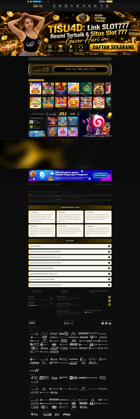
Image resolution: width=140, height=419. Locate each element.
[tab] (53, 114)
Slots (60, 7)
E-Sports (95, 7)
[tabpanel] (70, 33)
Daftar (109, 1)
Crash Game (84, 7)
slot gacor (57, 195)
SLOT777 (36, 184)
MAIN (36, 88)
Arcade (89, 7)
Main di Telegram (37, 1)
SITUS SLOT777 (43, 184)
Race (72, 7)
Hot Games (54, 7)
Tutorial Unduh (127, 156)
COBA (53, 120)
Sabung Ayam (101, 8)
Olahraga (77, 7)
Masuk (102, 1)
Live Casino (66, 7)
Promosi (107, 7)
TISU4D (30, 184)
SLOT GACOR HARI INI (54, 184)
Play (46, 71)
